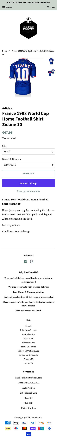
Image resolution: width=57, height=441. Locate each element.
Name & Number (11, 159)
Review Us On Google (28, 354)
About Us (28, 363)
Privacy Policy (28, 342)
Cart (52, 7)
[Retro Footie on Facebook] (25, 262)
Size (4, 146)
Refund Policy (28, 334)
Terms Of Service (28, 346)
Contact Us (28, 359)
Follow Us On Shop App (28, 350)
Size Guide (28, 338)
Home (4, 51)
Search (28, 326)
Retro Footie (36, 417)
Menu (9, 7)
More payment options (28, 191)
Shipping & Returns (28, 330)
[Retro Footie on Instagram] (31, 262)
